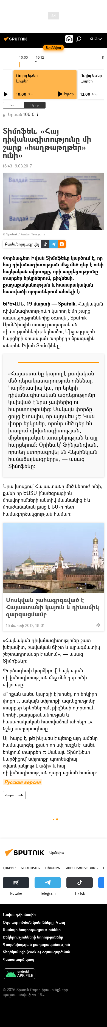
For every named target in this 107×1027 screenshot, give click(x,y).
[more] (97, 625)
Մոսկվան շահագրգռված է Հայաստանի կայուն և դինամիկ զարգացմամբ (52, 607)
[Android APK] (19, 974)
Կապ (60, 922)
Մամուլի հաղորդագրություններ (32, 929)
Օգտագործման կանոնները (28, 922)
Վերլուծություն (82, 868)
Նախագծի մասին (19, 914)
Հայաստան (14, 795)
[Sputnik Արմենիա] (16, 41)
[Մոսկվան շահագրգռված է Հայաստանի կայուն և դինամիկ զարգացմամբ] (53, 558)
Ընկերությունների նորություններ (33, 937)
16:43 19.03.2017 (17, 166)
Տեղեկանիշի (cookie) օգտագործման (36, 951)
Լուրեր (9, 868)
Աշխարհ (52, 868)
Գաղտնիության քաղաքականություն (36, 944)
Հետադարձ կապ (18, 959)
